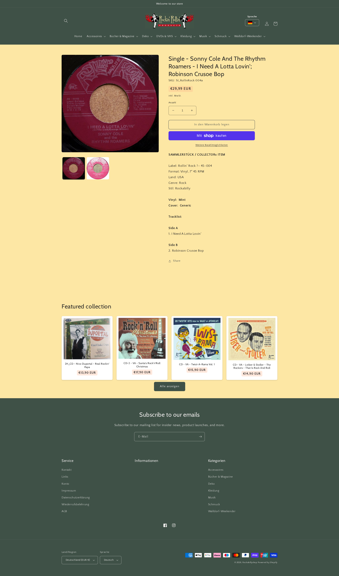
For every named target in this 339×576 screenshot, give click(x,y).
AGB (64, 511)
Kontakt (66, 469)
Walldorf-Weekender (222, 511)
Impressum (69, 490)
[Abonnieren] (200, 436)
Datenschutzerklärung (76, 497)
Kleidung (213, 490)
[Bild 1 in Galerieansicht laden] (74, 168)
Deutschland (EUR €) (78, 560)
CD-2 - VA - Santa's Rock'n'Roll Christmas (142, 364)
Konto (65, 483)
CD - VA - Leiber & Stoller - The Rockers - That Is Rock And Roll (252, 366)
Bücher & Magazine (220, 476)
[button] (66, 21)
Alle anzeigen (169, 386)
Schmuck (214, 504)
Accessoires (215, 469)
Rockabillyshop (249, 562)
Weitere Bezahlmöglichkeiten (211, 145)
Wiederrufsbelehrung (75, 504)
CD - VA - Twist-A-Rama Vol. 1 (197, 364)
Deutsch (109, 560)
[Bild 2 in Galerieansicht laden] (98, 168)
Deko (211, 483)
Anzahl (172, 102)
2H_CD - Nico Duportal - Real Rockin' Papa (87, 365)
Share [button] (176, 260)
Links (65, 476)
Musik (212, 497)
